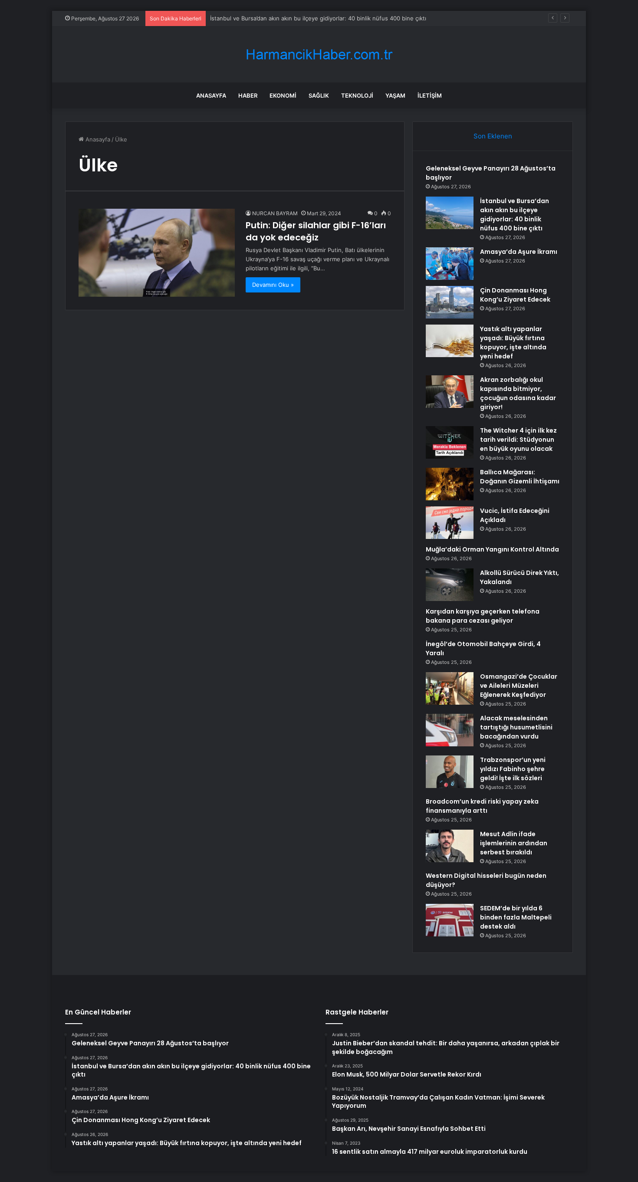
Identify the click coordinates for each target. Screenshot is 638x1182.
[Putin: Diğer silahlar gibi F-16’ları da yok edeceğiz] (157, 253)
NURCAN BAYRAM (275, 213)
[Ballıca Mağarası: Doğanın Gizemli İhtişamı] (450, 484)
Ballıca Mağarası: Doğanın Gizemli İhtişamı (519, 477)
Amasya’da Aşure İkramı (518, 251)
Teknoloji (357, 95)
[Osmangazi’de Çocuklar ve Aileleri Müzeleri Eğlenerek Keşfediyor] (450, 688)
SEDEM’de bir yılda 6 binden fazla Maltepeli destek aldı (516, 917)
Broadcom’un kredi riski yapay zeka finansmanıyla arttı (482, 806)
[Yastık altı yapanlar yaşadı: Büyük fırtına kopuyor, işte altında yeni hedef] (450, 341)
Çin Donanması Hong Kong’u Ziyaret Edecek (515, 295)
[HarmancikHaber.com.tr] (319, 54)
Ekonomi (283, 95)
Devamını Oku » (273, 284)
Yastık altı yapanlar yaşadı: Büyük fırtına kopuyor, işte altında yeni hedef (513, 343)
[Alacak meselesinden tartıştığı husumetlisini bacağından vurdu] (450, 730)
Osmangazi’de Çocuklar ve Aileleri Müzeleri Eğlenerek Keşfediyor (518, 685)
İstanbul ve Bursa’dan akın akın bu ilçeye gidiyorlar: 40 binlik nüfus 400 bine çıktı (318, 18)
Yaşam (395, 95)
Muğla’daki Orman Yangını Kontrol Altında (492, 549)
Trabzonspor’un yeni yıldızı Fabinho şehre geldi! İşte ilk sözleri (513, 768)
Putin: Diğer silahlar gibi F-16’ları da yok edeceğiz (316, 231)
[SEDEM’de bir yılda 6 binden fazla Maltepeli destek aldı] (450, 920)
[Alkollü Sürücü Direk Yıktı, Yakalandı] (450, 584)
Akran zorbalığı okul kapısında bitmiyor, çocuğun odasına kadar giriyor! (518, 393)
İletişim (430, 95)
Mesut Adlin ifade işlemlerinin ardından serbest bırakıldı (513, 843)
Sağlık (319, 95)
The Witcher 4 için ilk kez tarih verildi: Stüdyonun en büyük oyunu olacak (518, 439)
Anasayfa (211, 95)
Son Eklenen (493, 136)
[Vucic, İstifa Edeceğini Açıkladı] (450, 522)
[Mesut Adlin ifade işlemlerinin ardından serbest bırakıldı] (450, 846)
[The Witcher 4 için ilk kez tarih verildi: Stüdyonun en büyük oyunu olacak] (450, 442)
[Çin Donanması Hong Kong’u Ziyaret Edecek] (450, 302)
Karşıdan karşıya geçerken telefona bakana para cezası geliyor (482, 616)
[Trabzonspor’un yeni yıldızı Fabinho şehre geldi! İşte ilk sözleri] (450, 771)
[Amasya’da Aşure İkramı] (450, 263)
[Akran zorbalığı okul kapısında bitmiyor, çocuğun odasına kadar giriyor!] (450, 391)
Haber (247, 95)
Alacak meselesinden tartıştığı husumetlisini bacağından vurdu (516, 727)
